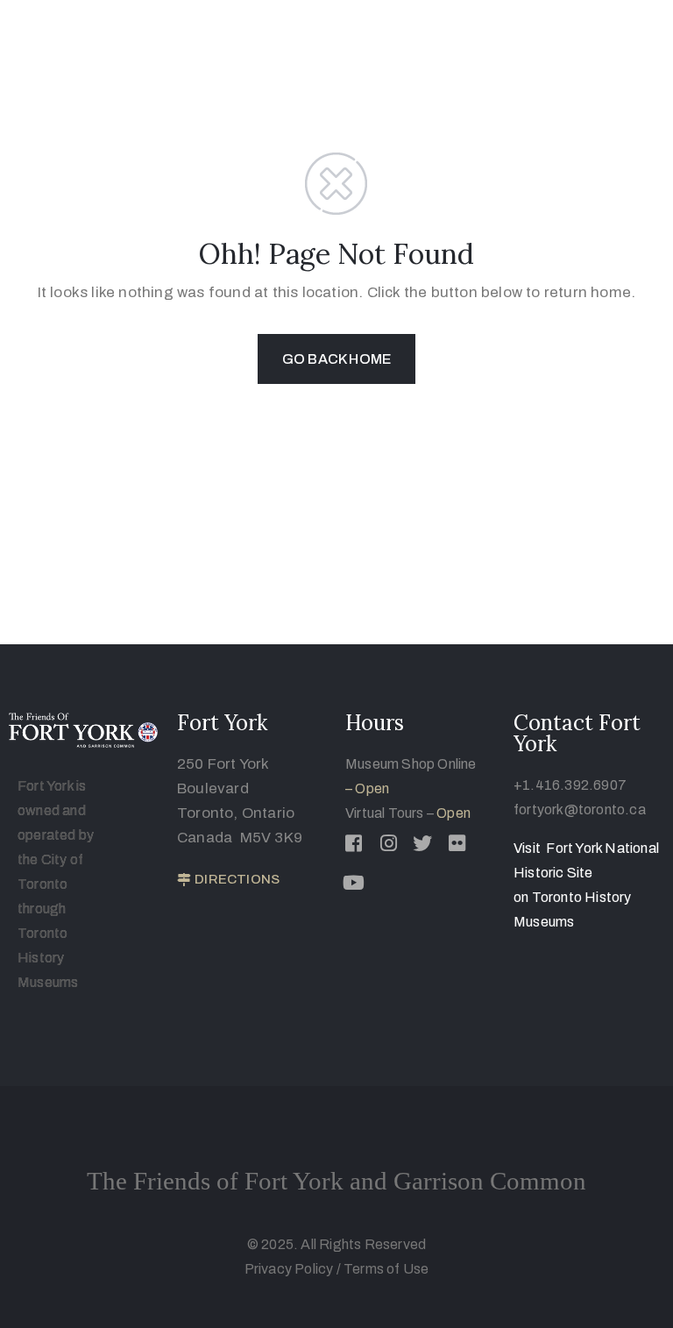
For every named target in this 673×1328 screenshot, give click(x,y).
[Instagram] (388, 843)
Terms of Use (386, 1268)
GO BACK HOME (336, 359)
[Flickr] (457, 843)
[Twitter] (422, 843)
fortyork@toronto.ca (580, 809)
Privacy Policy (290, 1268)
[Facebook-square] (354, 843)
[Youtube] (354, 882)
